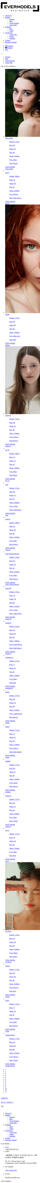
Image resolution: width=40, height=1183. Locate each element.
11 (6, 1090)
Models (7, 17)
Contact (7, 40)
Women (12, 19)
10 (6, 1089)
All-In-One (9, 33)
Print (11, 29)
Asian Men (13, 25)
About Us (8, 15)
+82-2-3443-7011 (11, 1170)
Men (10, 21)
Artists (11, 36)
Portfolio (8, 27)
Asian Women (14, 23)
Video (11, 31)
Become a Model (11, 42)
